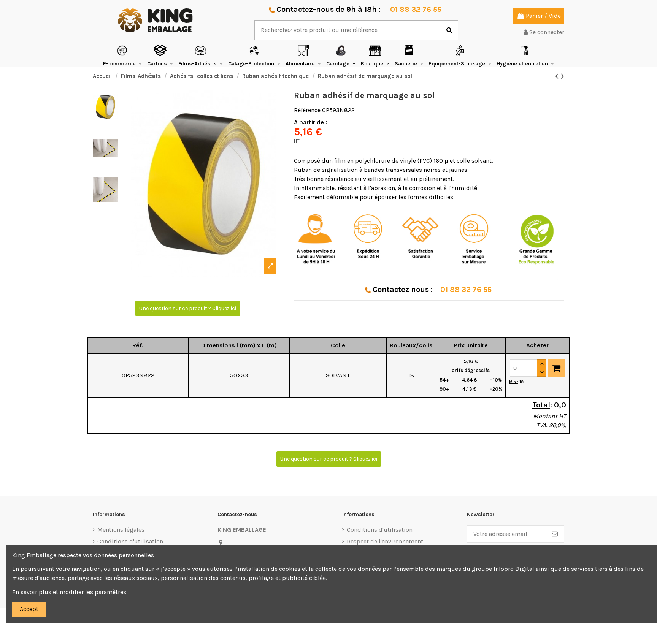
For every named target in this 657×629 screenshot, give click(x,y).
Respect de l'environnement (385, 541)
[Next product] (562, 76)
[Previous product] (558, 76)
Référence (307, 110)
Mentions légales (120, 529)
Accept (29, 609)
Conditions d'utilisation (130, 541)
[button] (122, 56)
